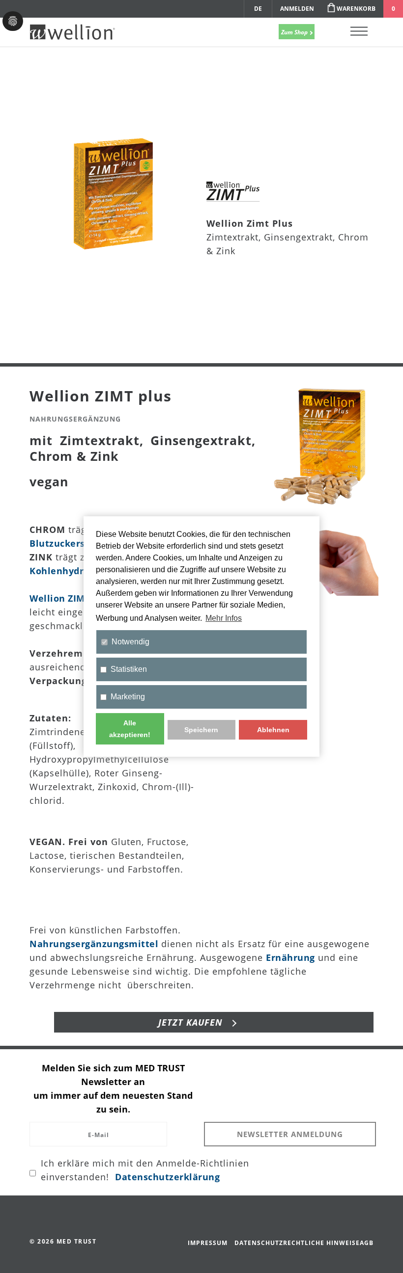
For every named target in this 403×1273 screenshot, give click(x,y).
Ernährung (290, 957)
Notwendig (130, 641)
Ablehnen (273, 730)
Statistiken (129, 669)
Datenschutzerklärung (167, 1177)
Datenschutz (258, 1243)
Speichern (201, 730)
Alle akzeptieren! (129, 729)
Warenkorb (356, 8)
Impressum (208, 1243)
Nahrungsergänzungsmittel (93, 944)
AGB (367, 1243)
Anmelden (297, 8)
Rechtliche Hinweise (321, 1243)
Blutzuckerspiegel (71, 543)
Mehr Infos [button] (223, 618)
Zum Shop (295, 32)
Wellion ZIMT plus (71, 598)
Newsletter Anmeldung (290, 1134)
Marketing (128, 696)
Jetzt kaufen (192, 1022)
